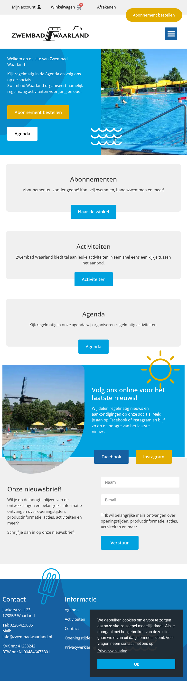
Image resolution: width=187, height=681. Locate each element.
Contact (72, 628)
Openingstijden (79, 638)
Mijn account (24, 7)
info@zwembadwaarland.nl (27, 636)
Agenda (72, 609)
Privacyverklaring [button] (112, 651)
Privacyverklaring (80, 647)
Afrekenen (106, 7)
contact (127, 643)
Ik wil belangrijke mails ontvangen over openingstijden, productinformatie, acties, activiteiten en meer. (139, 521)
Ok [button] (136, 664)
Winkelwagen (63, 7)
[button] (171, 33)
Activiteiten (75, 619)
